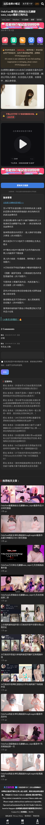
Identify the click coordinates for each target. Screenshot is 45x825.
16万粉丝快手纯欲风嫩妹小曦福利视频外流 (22, 268)
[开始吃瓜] (22, 41)
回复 (18, 335)
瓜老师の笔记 (13, 3)
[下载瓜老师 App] (37, 4)
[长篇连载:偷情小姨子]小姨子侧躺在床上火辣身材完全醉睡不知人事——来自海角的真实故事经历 (22, 223)
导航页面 (36, 816)
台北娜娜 (25, 20)
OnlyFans (16, 20)
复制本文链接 (22, 185)
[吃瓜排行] (5, 41)
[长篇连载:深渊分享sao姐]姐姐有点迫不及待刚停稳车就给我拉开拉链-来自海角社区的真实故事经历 (22, 438)
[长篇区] (14, 41)
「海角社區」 (21, 50)
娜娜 (32, 20)
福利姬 (39, 20)
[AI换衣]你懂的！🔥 (12, 319)
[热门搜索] (40, 41)
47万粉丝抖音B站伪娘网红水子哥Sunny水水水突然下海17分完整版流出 (22, 456)
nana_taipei (6, 20)
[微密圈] (31, 41)
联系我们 (28, 816)
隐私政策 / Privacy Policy (14, 816)
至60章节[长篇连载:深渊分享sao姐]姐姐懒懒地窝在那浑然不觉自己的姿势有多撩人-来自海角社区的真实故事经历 (22, 403)
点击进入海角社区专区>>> (13, 203)
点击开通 (10, 117)
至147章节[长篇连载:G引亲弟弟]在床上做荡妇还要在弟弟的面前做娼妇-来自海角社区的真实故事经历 (22, 211)
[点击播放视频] (22, 144)
